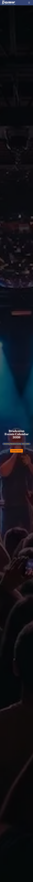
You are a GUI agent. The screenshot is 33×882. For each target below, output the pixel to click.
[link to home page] (8, 3)
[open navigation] (29, 2)
